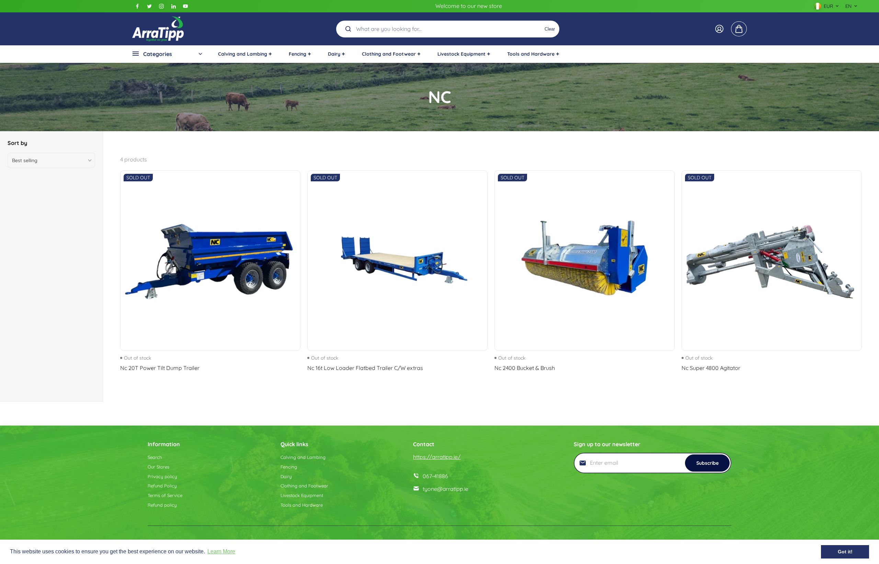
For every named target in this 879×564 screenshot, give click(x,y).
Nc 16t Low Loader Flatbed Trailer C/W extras (365, 367)
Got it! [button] (845, 551)
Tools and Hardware (302, 505)
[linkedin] (173, 6)
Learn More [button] (221, 551)
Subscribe (707, 463)
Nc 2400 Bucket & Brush (524, 367)
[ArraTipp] (158, 28)
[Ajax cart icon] (739, 28)
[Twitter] (149, 6)
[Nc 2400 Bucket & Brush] (584, 260)
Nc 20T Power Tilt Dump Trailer (159, 367)
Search (155, 457)
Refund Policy (162, 485)
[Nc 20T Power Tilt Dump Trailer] (210, 260)
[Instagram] (161, 6)
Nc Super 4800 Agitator (711, 367)
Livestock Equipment (302, 495)
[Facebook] (137, 6)
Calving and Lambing (303, 457)
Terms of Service (165, 495)
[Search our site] (348, 29)
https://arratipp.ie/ (436, 456)
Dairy (286, 476)
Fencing (289, 467)
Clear (550, 28)
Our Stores (158, 467)
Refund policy (162, 505)
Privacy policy (162, 476)
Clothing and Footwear (304, 485)
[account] (719, 28)
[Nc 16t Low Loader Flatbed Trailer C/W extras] (397, 260)
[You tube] (185, 6)
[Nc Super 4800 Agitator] (772, 260)
